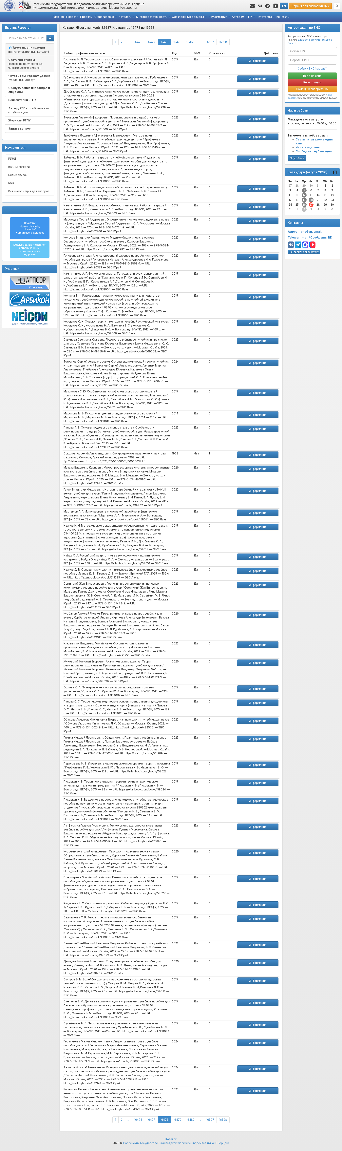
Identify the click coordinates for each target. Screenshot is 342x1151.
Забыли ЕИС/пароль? (312, 68)
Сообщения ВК (321, 237)
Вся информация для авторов (28, 191)
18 (297, 199)
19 (304, 199)
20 (311, 199)
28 (297, 185)
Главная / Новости (65, 16)
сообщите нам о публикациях (28, 110)
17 (290, 199)
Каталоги (125, 16)
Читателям (265, 16)
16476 (138, 42)
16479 (177, 42)
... (128, 42)
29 (304, 185)
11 (297, 195)
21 (318, 199)
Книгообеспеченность (152, 16)
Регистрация (312, 82)
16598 (223, 42)
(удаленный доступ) (29, 77)
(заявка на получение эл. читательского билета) (25, 63)
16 (332, 195)
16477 (151, 42)
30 (311, 185)
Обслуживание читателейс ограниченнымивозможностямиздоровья (29, 249)
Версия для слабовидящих (310, 6)
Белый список (17, 175)
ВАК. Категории (19, 166)
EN (284, 6)
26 (304, 204)
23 (332, 199)
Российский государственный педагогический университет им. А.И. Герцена (176, 1143)
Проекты (86, 16)
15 (325, 195)
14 (318, 195)
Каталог (171, 1139)
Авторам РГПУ (242, 16)
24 (290, 204)
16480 (190, 42)
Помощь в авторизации (312, 89)
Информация (257, 60)
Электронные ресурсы (188, 16)
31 (318, 185)
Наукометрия (218, 16)
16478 (165, 42)
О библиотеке (104, 16)
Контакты (283, 16)
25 (297, 204)
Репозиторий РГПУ (22, 100)
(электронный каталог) (28, 49)
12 (304, 195)
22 (325, 199)
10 (290, 195)
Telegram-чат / (299, 237)
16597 (210, 42)
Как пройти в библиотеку (304, 251)
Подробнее (297, 158)
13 (311, 195)
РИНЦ (12, 158)
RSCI (11, 183)
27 (290, 185)
